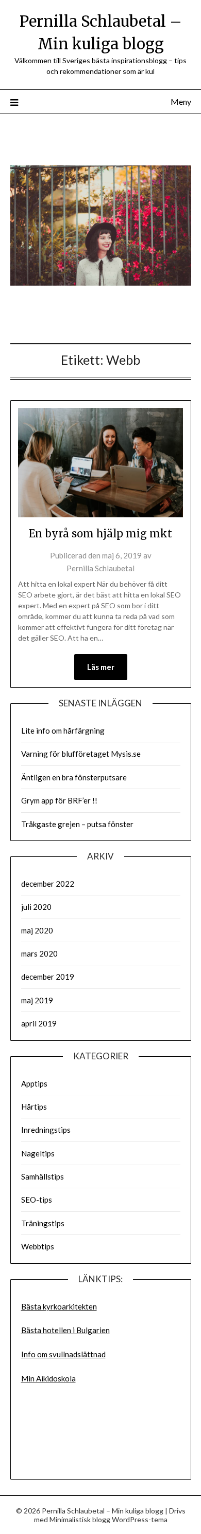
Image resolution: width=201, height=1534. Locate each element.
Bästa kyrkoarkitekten (59, 1306)
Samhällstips (42, 1176)
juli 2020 (36, 906)
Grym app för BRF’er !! (59, 800)
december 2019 (47, 976)
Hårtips (34, 1106)
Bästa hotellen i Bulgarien (65, 1330)
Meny (181, 101)
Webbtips (37, 1246)
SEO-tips (36, 1199)
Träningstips (42, 1223)
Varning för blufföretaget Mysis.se (81, 753)
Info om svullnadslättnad (63, 1354)
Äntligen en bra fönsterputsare (74, 777)
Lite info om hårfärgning (63, 730)
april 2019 (39, 1023)
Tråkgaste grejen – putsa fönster (77, 824)
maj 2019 (37, 1000)
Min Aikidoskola (48, 1378)
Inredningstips (46, 1129)
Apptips (34, 1083)
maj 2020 (37, 930)
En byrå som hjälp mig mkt (100, 533)
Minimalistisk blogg (79, 1519)
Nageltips (38, 1153)
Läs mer (100, 666)
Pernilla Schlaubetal (100, 568)
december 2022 (47, 883)
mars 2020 (39, 953)
